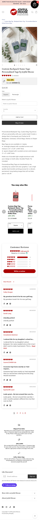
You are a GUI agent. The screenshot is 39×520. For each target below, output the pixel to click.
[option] (19, 44)
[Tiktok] (10, 507)
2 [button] (16, 65)
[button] (6, 75)
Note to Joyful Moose (9, 99)
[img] (7, 289)
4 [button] (20, 65)
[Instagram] (6, 507)
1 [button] (14, 65)
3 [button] (18, 65)
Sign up (32, 476)
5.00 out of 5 (24, 251)
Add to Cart (19, 117)
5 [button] (22, 65)
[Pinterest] (14, 507)
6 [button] (24, 65)
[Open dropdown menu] (34, 493)
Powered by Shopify (8, 513)
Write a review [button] (19, 271)
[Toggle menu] (3, 12)
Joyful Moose (16, 511)
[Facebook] (3, 507)
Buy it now (19, 123)
